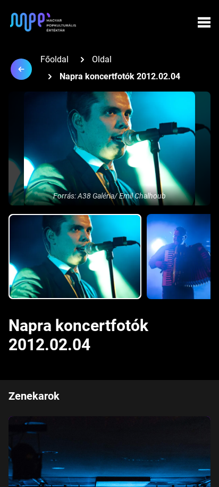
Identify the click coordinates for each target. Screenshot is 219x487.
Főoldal (54, 59)
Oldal (102, 59)
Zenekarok (34, 396)
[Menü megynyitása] (204, 22)
